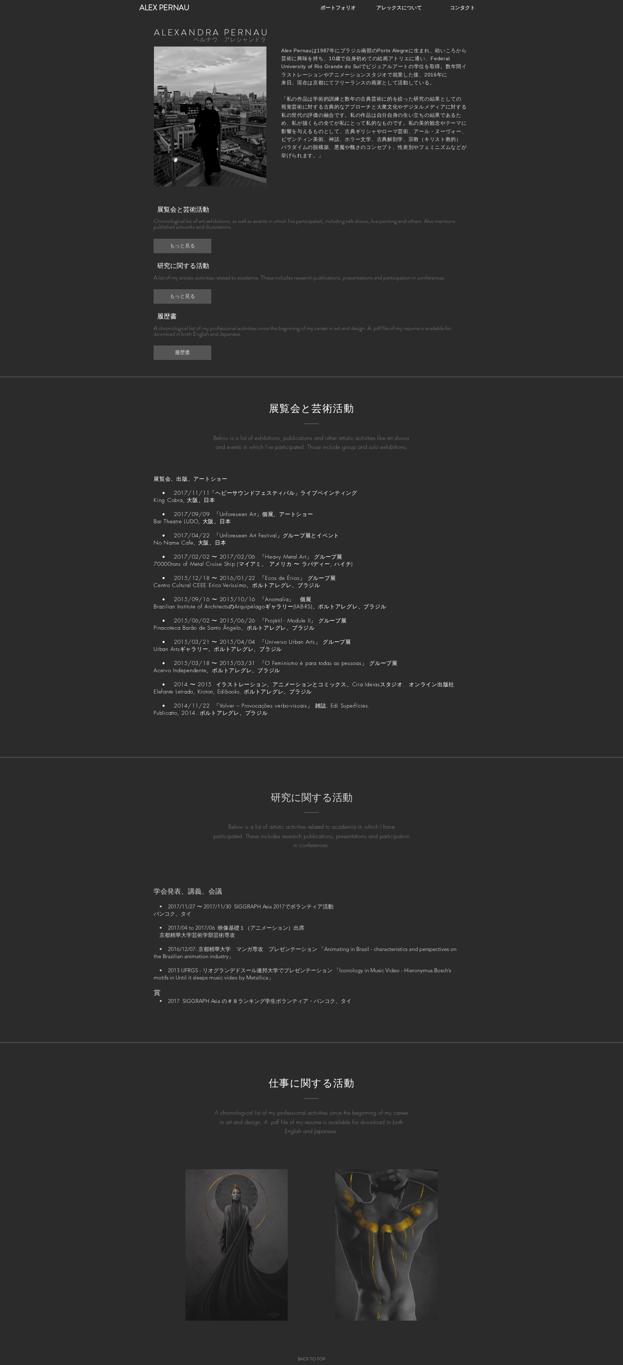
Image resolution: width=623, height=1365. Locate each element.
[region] (236, 1245)
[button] (182, 245)
